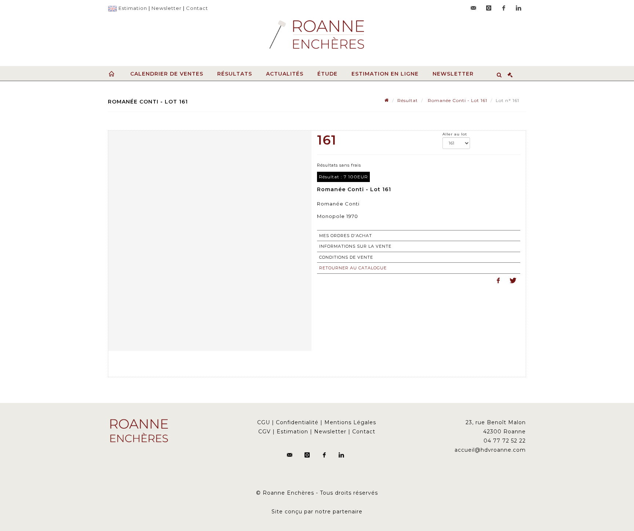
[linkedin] (518, 8)
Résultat (407, 100)
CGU (263, 422)
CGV (264, 431)
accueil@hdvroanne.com (490, 450)
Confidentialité (297, 422)
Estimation (133, 8)
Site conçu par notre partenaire (317, 511)
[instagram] (488, 8)
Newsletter (167, 8)
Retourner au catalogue (353, 267)
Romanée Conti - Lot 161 (456, 100)
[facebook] (503, 8)
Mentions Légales (350, 422)
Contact (197, 8)
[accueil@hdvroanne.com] (473, 8)
